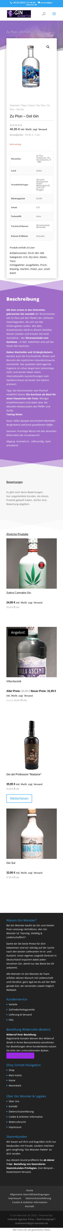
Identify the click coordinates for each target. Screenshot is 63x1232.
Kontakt (13, 1106)
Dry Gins (41, 105)
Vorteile (13, 1004)
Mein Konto (15, 1075)
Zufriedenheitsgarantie (22, 1009)
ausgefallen (32, 264)
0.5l (25, 257)
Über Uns (14, 1101)
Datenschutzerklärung (21, 1111)
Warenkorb (15, 1085)
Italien (43, 257)
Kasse (12, 1080)
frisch (43, 264)
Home (29, 1190)
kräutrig (14, 269)
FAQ (11, 1019)
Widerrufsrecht (17, 1121)
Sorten (31, 105)
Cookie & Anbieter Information (26, 1116)
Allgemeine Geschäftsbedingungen (30, 1194)
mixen (33, 269)
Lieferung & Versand (20, 1014)
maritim (24, 269)
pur (40, 269)
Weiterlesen (19, 798)
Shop (23, 105)
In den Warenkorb (24, 616)
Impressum (15, 1127)
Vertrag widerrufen (20, 1055)
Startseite (14, 105)
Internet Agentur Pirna (21, 1219)
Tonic (13, 261)
